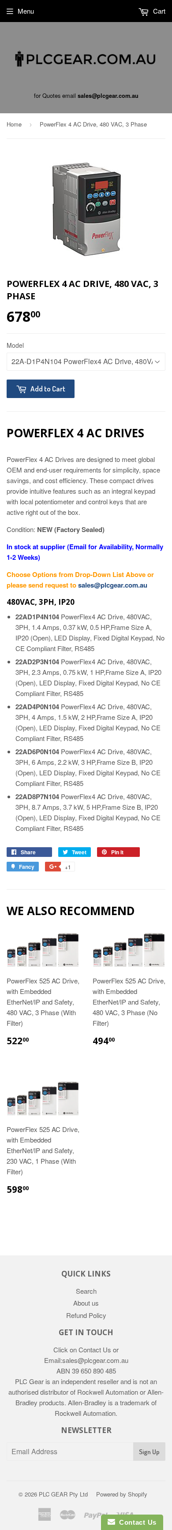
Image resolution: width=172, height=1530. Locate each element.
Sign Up (149, 1452)
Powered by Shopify (121, 1494)
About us (86, 1302)
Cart (158, 10)
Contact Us (136, 1522)
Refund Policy (86, 1315)
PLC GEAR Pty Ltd (63, 1494)
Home (14, 124)
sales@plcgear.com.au (108, 96)
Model (15, 345)
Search (86, 1290)
